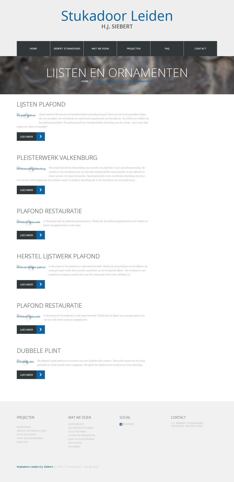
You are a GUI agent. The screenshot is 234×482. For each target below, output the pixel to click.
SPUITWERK (74, 447)
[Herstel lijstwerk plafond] (31, 267)
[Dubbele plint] (25, 361)
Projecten (133, 48)
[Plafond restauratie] (28, 222)
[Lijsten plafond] (26, 115)
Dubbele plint (39, 350)
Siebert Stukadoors (67, 48)
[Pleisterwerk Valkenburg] (31, 168)
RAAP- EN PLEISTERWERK (30, 438)
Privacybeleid (73, 466)
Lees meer (26, 136)
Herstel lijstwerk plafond (58, 256)
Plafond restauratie (49, 211)
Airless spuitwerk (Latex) (31, 431)
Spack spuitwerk (26, 434)
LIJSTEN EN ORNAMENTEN (81, 435)
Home (33, 48)
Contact (200, 48)
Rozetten (22, 442)
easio (95, 466)
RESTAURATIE (75, 443)
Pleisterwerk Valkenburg (57, 157)
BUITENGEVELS (76, 424)
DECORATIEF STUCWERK (81, 428)
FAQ (167, 48)
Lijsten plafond (41, 104)
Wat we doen (100, 48)
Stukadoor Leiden (117, 15)
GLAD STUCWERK (77, 431)
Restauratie (24, 427)
